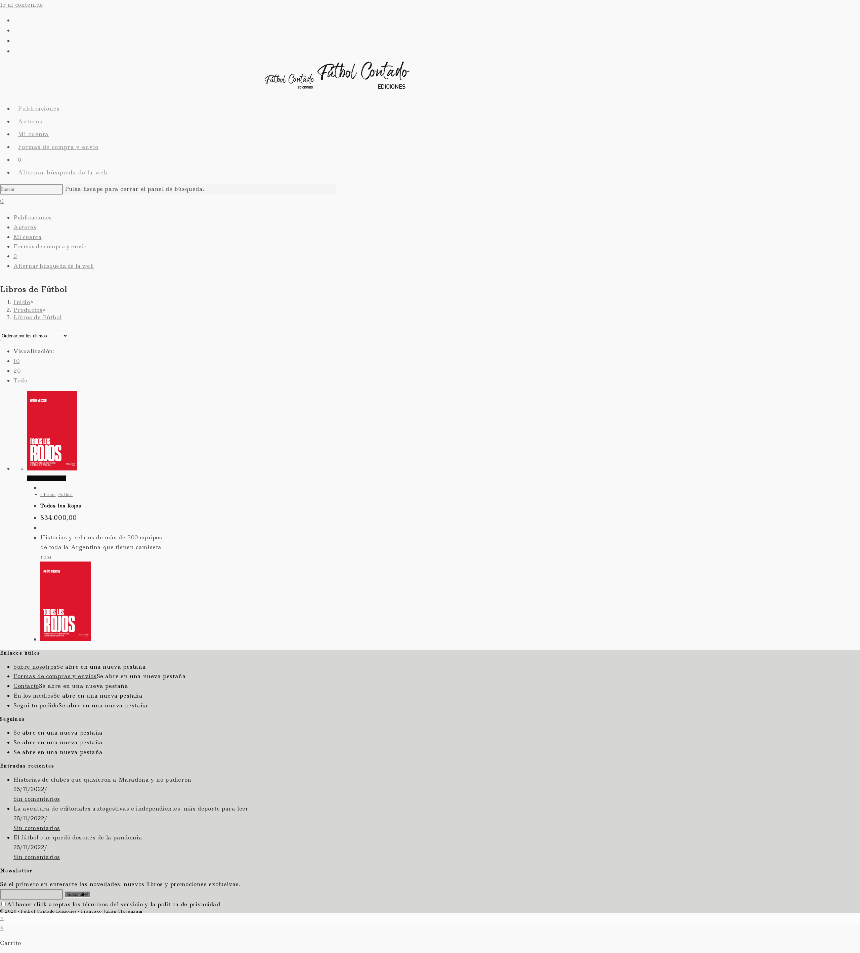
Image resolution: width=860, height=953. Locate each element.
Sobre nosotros (34, 666)
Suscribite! (77, 894)
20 (16, 370)
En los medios (33, 695)
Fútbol (65, 494)
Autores (24, 227)
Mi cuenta (27, 237)
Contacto (26, 686)
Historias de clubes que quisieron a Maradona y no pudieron (102, 779)
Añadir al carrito (46, 478)
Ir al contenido (21, 4)
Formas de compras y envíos (55, 676)
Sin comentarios (36, 798)
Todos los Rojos (61, 505)
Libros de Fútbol (37, 317)
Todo (20, 380)
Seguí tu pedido (35, 705)
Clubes (48, 494)
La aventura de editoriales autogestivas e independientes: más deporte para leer (130, 808)
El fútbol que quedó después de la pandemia (77, 837)
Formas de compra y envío (49, 246)
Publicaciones (32, 217)
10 (16, 361)
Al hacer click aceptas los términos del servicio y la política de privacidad (113, 904)
